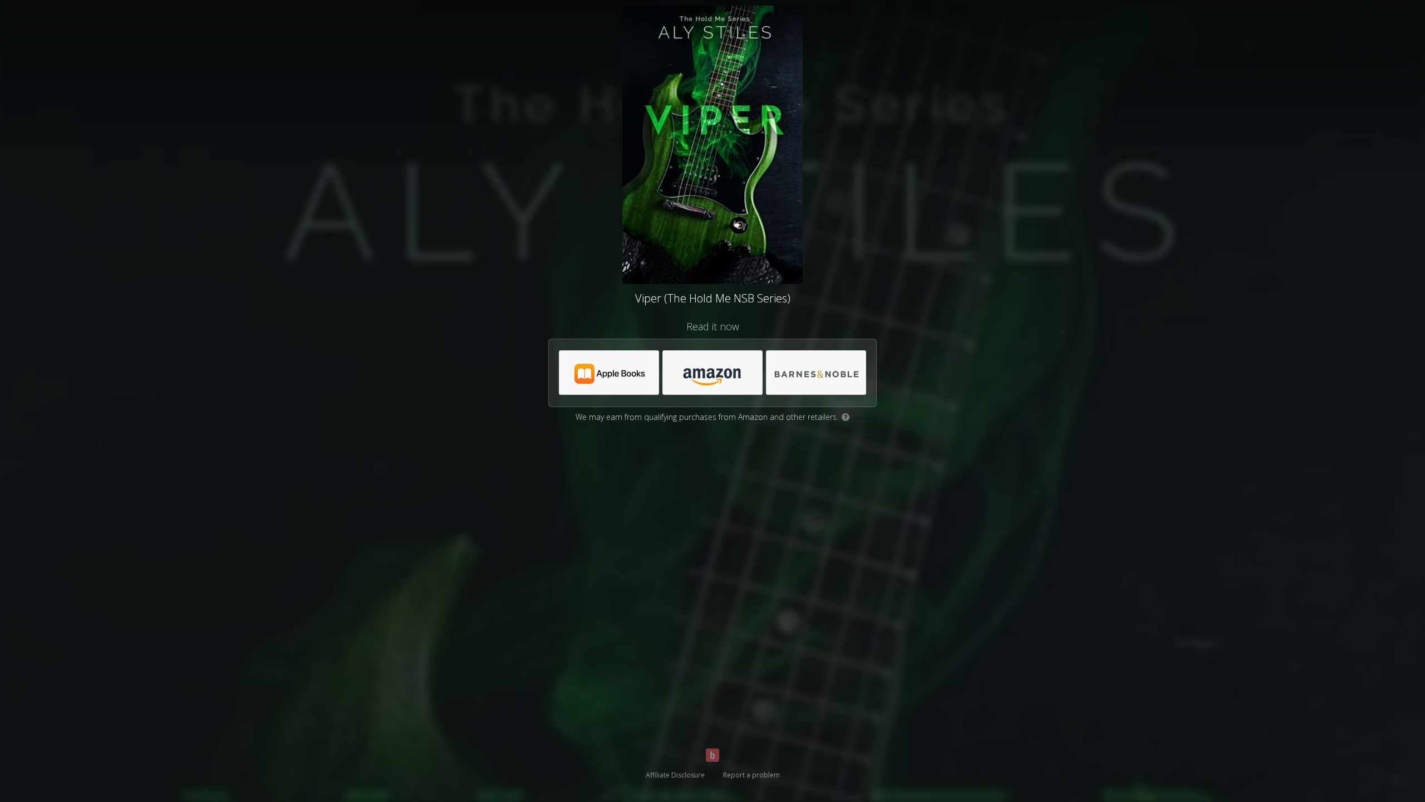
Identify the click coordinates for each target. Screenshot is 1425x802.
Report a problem (751, 775)
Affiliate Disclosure (675, 775)
